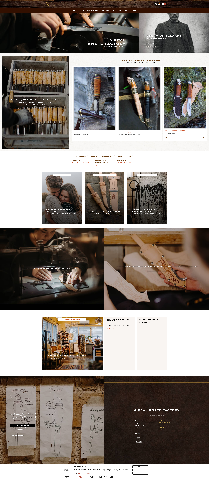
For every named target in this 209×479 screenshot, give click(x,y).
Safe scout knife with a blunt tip (171, 133)
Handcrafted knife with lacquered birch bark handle (129, 134)
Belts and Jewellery (90, 10)
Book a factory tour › (137, 218)
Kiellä (140, 473)
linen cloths (124, 162)
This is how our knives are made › (156, 270)
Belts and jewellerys (101, 161)
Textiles (105, 10)
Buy (114, 139)
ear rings (104, 163)
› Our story (161, 424)
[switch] (92, 477)
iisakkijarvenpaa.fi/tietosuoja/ (84, 473)
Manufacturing (137, 4)
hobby (84, 162)
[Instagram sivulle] (139, 433)
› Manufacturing (163, 426)
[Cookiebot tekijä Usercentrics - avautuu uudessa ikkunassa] (66, 477)
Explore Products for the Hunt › (114, 328)
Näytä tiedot (117, 476)
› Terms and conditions (164, 422)
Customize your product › (96, 218)
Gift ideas (140, 425)
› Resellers (161, 427)
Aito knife (79, 132)
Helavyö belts (98, 163)
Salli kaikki (140, 466)
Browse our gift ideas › (52, 218)
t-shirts (129, 162)
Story (128, 4)
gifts (87, 162)
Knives (75, 10)
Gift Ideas (117, 10)
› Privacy (160, 420)
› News (160, 429)
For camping (75, 162)
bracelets (108, 163)
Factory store (130, 10)
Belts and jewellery (145, 422)
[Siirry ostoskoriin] (159, 4)
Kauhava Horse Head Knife (130, 132)
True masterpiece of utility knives (81, 134)
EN (165, 4)
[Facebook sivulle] (136, 433)
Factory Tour (147, 4)
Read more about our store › (56, 358)
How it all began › (151, 46)
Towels (119, 162)
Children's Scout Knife (175, 130)
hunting (80, 162)
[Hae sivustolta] (156, 4)
